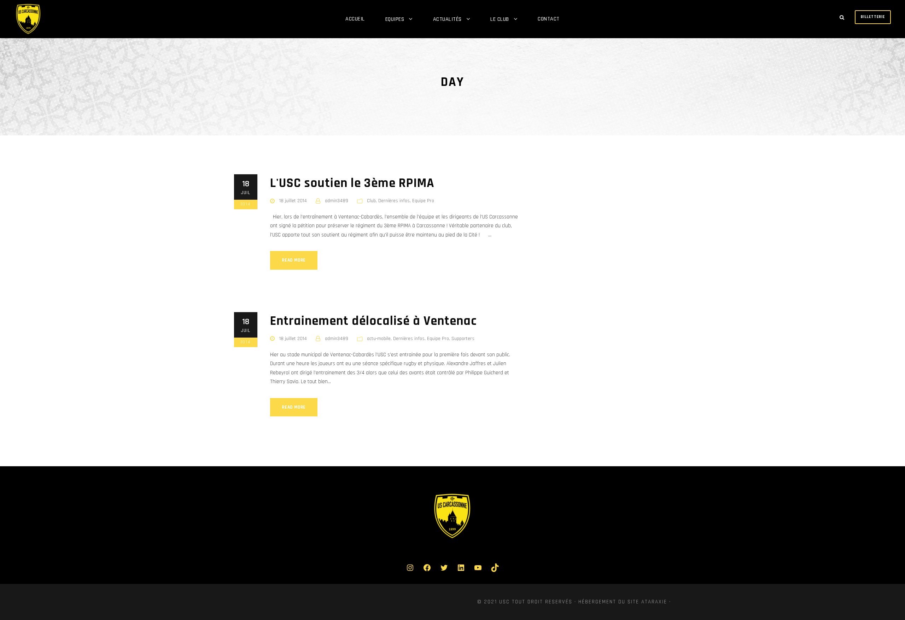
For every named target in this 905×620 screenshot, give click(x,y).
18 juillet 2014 (293, 201)
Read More (294, 260)
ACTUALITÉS (447, 19)
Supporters (462, 338)
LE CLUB (499, 19)
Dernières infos (394, 201)
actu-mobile (379, 338)
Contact (549, 19)
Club (371, 201)
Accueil (355, 19)
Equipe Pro (423, 201)
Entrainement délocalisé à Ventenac (373, 321)
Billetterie (873, 16)
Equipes (394, 19)
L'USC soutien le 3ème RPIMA (352, 183)
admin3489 (336, 201)
